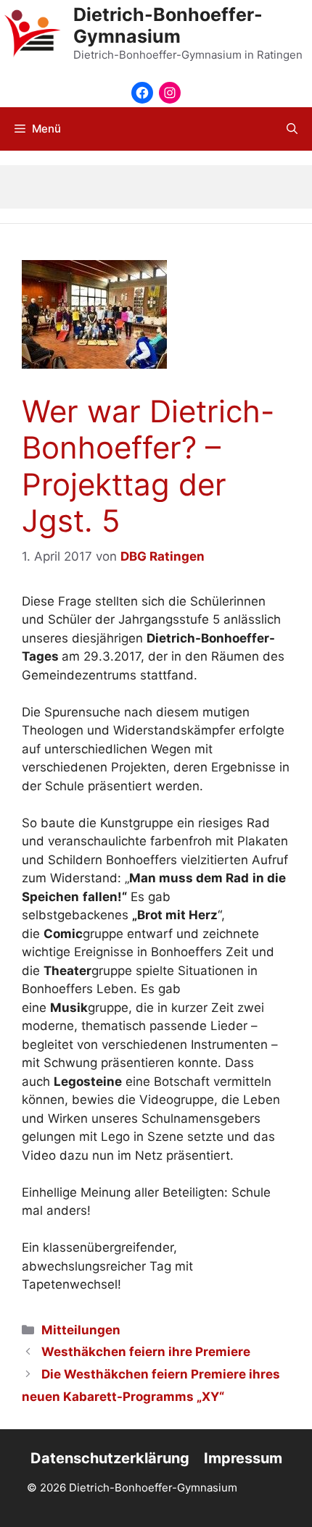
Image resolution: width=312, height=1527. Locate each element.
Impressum (243, 1458)
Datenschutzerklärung (109, 1458)
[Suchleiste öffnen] (292, 129)
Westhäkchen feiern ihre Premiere (145, 1351)
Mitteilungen (80, 1330)
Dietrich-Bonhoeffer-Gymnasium (168, 25)
